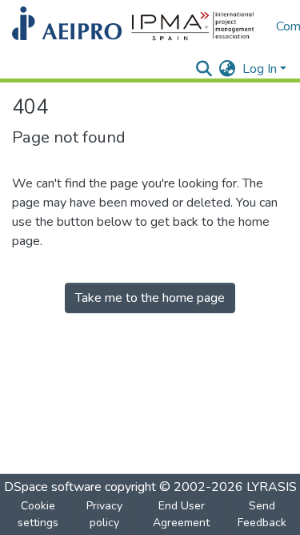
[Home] (136, 26)
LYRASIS (271, 487)
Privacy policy (104, 514)
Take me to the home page (150, 298)
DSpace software (53, 487)
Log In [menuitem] (259, 69)
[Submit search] (204, 68)
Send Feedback (262, 514)
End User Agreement (181, 514)
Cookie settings (38, 514)
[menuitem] (228, 68)
